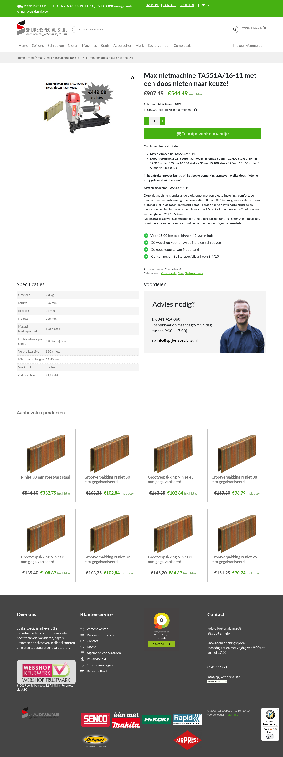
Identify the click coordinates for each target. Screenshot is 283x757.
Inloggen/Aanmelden (248, 46)
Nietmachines (194, 273)
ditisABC (233, 714)
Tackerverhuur (159, 46)
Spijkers (38, 46)
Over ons (152, 5)
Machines (89, 46)
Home (23, 46)
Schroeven (56, 46)
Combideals (182, 46)
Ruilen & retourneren (101, 635)
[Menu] (277, 710)
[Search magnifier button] (234, 29)
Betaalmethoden (98, 671)
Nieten (73, 46)
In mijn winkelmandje (205, 133)
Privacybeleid (96, 659)
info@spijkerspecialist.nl (177, 341)
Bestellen (187, 5)
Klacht (91, 647)
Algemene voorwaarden (103, 653)
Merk (140, 46)
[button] (132, 78)
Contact (169, 5)
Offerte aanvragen (99, 665)
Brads (105, 46)
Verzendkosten (97, 629)
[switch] (270, 736)
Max (40, 57)
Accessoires (122, 46)
